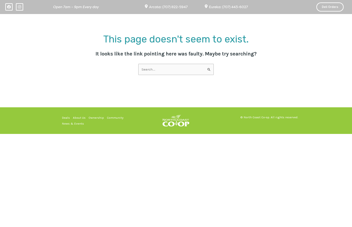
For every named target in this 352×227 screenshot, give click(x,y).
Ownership (247, 21)
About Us (210, 21)
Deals (179, 21)
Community (280, 21)
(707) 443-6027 (235, 7)
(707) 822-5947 (175, 7)
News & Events (323, 21)
